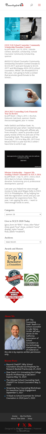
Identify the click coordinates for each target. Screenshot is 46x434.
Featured (8, 118)
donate (32, 49)
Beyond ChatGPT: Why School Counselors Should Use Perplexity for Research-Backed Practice (22, 366)
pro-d (26, 181)
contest (8, 51)
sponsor (8, 56)
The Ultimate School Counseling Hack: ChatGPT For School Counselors (23, 381)
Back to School (16, 179)
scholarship (25, 51)
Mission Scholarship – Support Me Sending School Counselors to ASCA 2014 (23, 173)
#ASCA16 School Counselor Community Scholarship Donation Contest (22, 46)
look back (17, 118)
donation (15, 51)
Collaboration (28, 179)
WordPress (24, 431)
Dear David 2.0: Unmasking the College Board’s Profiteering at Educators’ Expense (23, 374)
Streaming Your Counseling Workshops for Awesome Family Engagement (23, 389)
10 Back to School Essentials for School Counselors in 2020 (23, 396)
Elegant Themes (23, 428)
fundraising (18, 181)
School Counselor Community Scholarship (21, 52)
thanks (33, 118)
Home (14, 416)
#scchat (33, 116)
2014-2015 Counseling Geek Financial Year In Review (21, 113)
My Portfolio (25, 416)
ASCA (32, 177)
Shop (30, 418)
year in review (28, 120)
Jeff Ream (11, 49)
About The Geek (18, 418)
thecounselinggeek (13, 120)
